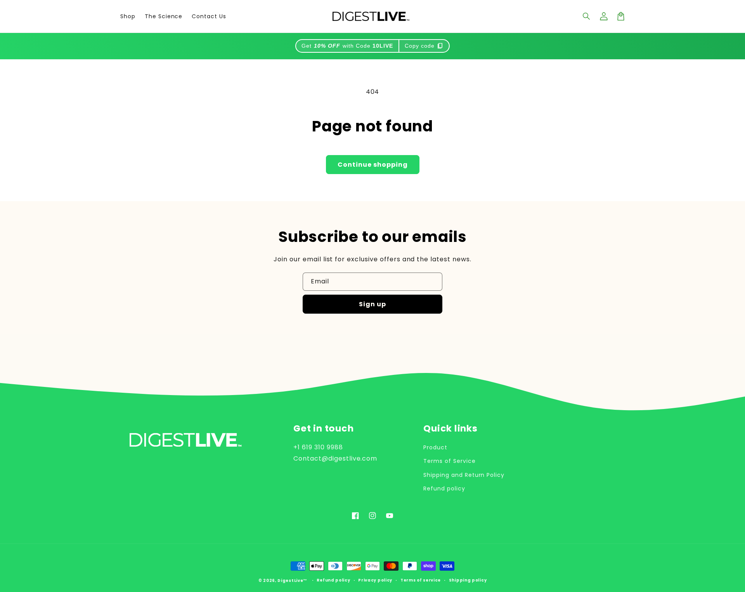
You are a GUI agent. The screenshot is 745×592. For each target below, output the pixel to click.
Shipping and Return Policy (463, 475)
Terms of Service (449, 461)
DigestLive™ (292, 580)
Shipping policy (468, 580)
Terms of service (420, 580)
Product (435, 447)
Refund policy (444, 488)
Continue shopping (373, 164)
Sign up (372, 304)
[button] (586, 16)
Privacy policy (375, 580)
